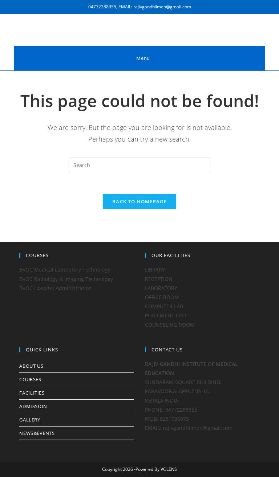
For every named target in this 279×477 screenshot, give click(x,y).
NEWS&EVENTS (37, 433)
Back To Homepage (139, 201)
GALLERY (29, 419)
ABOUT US (31, 366)
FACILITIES (31, 393)
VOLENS (169, 469)
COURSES (30, 379)
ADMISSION (33, 406)
